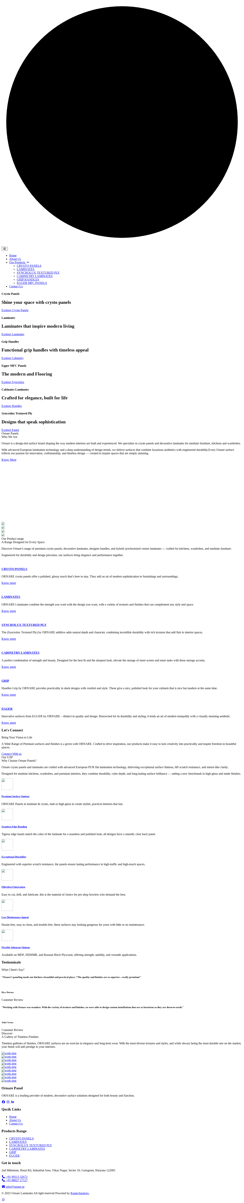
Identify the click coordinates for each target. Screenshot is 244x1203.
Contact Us (16, 286)
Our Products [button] (17, 262)
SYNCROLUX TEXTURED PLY (24, 624)
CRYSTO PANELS (14, 569)
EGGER (7, 708)
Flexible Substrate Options (16, 947)
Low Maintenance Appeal (15, 917)
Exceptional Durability (14, 856)
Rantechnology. (80, 1193)
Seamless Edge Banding (14, 826)
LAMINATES (11, 596)
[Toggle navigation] (5, 249)
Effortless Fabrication (13, 886)
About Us (15, 259)
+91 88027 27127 (16, 1180)
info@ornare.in (15, 1186)
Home (13, 255)
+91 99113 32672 (16, 1176)
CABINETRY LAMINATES (20, 652)
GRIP (5, 680)
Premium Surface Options (15, 796)
